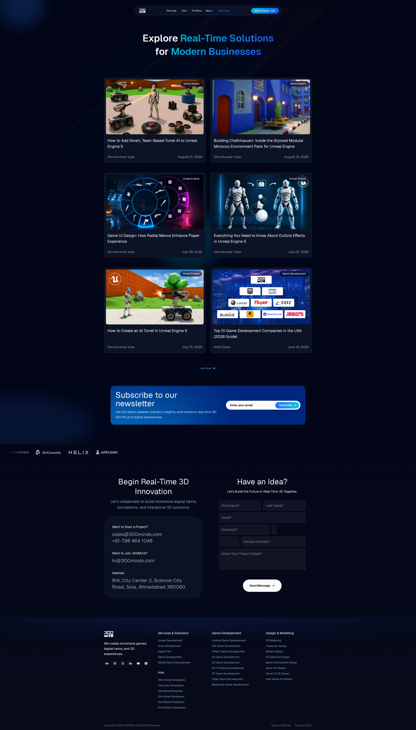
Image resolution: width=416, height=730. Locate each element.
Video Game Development (227, 679)
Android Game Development (229, 640)
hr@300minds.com (133, 560)
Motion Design (274, 651)
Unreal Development (170, 640)
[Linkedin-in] (130, 663)
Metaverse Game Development (230, 684)
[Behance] (107, 663)
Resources (224, 10)
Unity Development (169, 646)
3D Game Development (226, 662)
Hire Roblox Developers (172, 707)
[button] (172, 11)
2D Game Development (226, 657)
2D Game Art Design (278, 657)
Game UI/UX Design (278, 673)
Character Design (276, 646)
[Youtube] (138, 663)
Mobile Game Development (174, 662)
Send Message (259, 585)
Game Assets (191, 83)
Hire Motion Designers (171, 702)
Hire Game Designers (170, 691)
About (209, 10)
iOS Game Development (226, 646)
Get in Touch (261, 10)
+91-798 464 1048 (132, 541)
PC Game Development (226, 673)
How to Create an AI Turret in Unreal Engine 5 (147, 330)
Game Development (294, 273)
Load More (205, 368)
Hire (184, 10)
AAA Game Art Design (279, 679)
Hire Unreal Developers (171, 680)
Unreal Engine (191, 178)
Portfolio (197, 10)
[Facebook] (146, 663)
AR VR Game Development (228, 668)
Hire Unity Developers (171, 685)
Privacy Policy (303, 725)
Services (171, 10)
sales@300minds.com (137, 534)
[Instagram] (123, 663)
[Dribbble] (115, 663)
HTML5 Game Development (228, 651)
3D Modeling (273, 640)
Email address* (250, 405)
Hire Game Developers (171, 696)
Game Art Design (276, 668)
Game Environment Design (281, 662)
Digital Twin (165, 651)
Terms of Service (281, 725)
